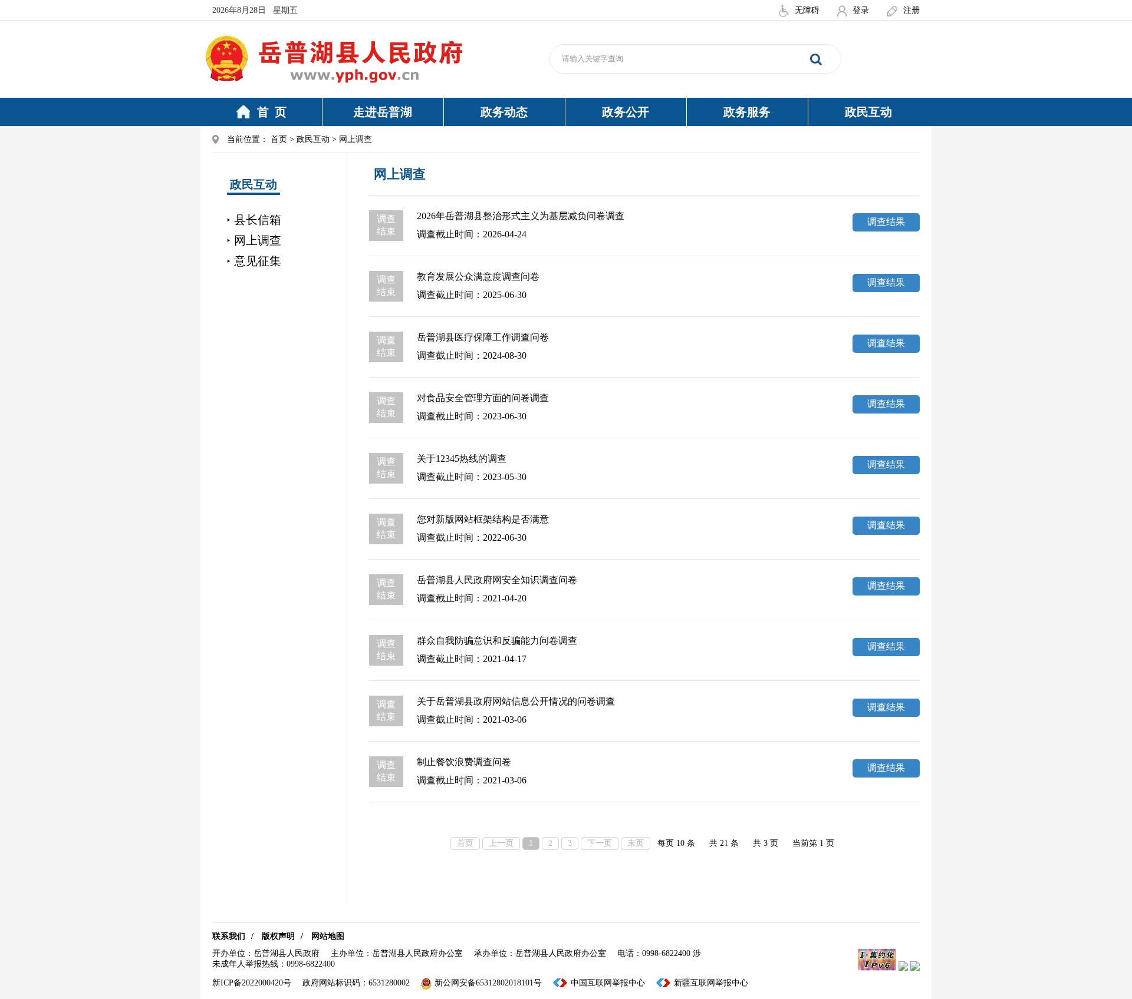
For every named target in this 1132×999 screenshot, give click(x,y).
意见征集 (257, 260)
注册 (911, 10)
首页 (279, 139)
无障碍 (807, 10)
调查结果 (886, 222)
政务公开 (625, 111)
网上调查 (257, 240)
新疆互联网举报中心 (711, 982)
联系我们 (228, 936)
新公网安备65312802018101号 (488, 982)
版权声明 (278, 936)
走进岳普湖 (382, 111)
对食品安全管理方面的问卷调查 (483, 398)
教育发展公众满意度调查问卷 (478, 277)
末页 (635, 843)
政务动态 (504, 111)
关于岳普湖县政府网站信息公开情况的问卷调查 (516, 701)
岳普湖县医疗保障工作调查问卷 (483, 337)
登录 (861, 10)
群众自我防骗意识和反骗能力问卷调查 (497, 641)
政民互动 (868, 111)
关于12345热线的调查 (461, 459)
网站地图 (327, 936)
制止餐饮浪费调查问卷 (464, 762)
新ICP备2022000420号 (251, 982)
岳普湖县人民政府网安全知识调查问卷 (497, 580)
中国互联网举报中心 (608, 982)
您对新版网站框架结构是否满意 (483, 519)
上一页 (501, 843)
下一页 (599, 843)
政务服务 (747, 111)
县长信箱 (257, 219)
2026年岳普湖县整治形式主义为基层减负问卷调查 (520, 216)
